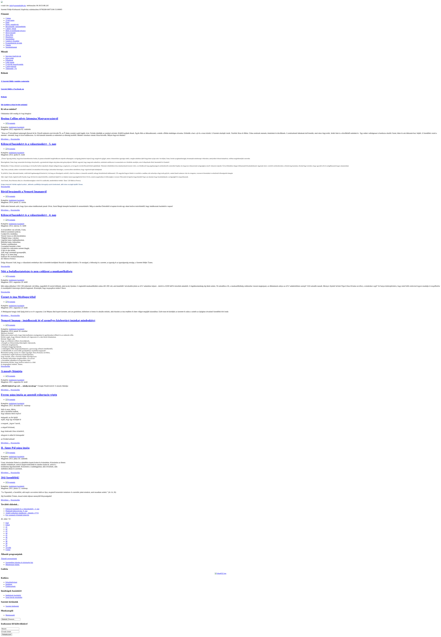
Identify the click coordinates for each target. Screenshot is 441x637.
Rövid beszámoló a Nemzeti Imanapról (24, 191)
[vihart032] (220, 573)
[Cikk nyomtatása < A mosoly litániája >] (10, 376)
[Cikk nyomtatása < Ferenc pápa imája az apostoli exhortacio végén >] (10, 400)
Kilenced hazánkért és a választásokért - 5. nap (28, 143)
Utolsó (8, 550)
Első (7, 523)
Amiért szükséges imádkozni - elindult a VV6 (22, 513)
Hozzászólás (15, 139)
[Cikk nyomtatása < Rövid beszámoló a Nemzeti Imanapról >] (10, 196)
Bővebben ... (5, 139)
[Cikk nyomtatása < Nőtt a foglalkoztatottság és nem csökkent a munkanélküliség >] (10, 276)
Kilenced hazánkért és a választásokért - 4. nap (28, 215)
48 (6, 541)
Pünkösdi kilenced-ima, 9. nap (16, 511)
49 (6, 543)
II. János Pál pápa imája (15, 447)
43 (6, 531)
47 (6, 539)
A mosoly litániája (11, 371)
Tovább (8, 548)
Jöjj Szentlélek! (10, 477)
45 (6, 535)
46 (6, 537)
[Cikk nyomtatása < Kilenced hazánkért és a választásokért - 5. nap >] (10, 149)
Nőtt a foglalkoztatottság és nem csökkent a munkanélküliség (36, 271)
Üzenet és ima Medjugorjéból (18, 296)
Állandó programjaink (9, 559)
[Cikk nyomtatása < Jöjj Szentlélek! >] (10, 482)
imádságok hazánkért (16, 127)
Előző (8, 525)
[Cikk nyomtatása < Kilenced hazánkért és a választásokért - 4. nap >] (10, 220)
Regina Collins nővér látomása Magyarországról (29, 118)
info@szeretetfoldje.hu (17, 6)
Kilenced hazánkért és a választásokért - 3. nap (22, 509)
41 (6, 527)
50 (6, 546)
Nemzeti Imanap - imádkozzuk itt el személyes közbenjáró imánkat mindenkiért (48, 320)
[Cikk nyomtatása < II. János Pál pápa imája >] (10, 453)
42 (6, 529)
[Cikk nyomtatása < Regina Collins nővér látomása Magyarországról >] (10, 123)
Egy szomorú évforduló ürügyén (17, 515)
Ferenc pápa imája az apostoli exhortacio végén (29, 394)
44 (6, 533)
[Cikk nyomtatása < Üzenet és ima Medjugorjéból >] (10, 302)
